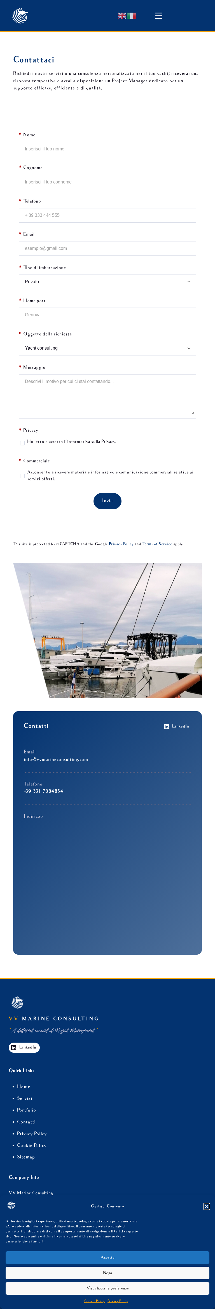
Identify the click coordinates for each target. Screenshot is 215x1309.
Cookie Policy (94, 1301)
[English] (122, 16)
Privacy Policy (118, 1301)
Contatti (26, 1122)
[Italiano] (132, 16)
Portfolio (26, 1110)
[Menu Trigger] (158, 10)
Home (23, 1087)
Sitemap (26, 1157)
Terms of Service (157, 544)
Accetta (108, 1257)
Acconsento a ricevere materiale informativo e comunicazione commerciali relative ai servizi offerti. (110, 476)
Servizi (24, 1099)
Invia (107, 501)
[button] (206, 1206)
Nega (107, 1273)
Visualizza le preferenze (108, 1288)
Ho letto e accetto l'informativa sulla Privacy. (71, 442)
